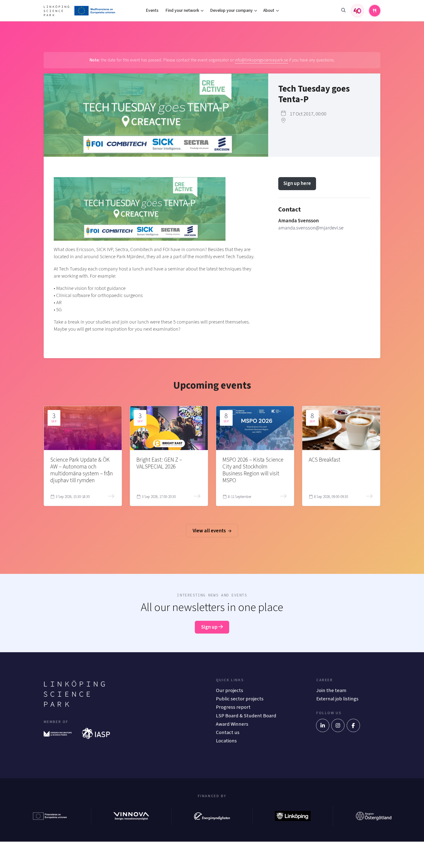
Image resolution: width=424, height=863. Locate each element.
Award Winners (232, 724)
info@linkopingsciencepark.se (261, 60)
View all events (210, 530)
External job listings (337, 698)
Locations (226, 740)
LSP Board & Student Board (246, 715)
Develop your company (231, 10)
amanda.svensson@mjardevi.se (311, 227)
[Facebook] (353, 725)
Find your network (182, 10)
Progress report (233, 707)
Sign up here (297, 183)
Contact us (227, 732)
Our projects (229, 690)
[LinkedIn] (322, 725)
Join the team (331, 690)
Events (152, 10)
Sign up (209, 627)
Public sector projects (240, 698)
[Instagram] (337, 725)
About (268, 10)
